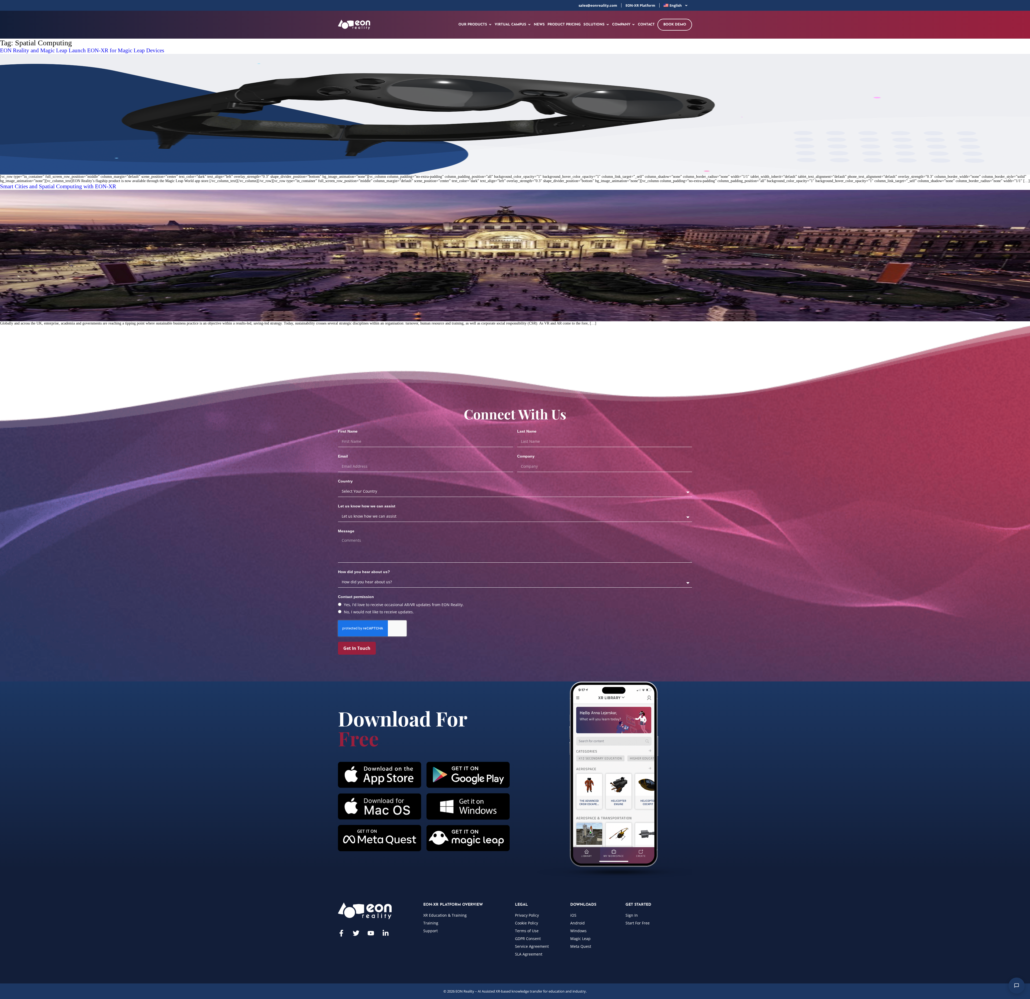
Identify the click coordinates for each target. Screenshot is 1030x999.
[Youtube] (370, 933)
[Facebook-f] (341, 933)
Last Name (526, 431)
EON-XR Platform (640, 5)
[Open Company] (633, 24)
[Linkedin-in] (385, 933)
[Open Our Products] (490, 24)
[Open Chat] (1017, 986)
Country (345, 481)
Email (343, 456)
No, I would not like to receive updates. (379, 611)
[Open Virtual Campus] (529, 24)
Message (346, 531)
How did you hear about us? (364, 572)
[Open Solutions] (607, 24)
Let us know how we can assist (366, 506)
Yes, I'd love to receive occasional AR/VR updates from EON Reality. (404, 604)
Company (526, 456)
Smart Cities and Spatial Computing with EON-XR (58, 186)
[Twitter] (356, 933)
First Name (348, 431)
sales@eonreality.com (598, 5)
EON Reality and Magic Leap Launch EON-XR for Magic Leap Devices (82, 50)
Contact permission (356, 597)
